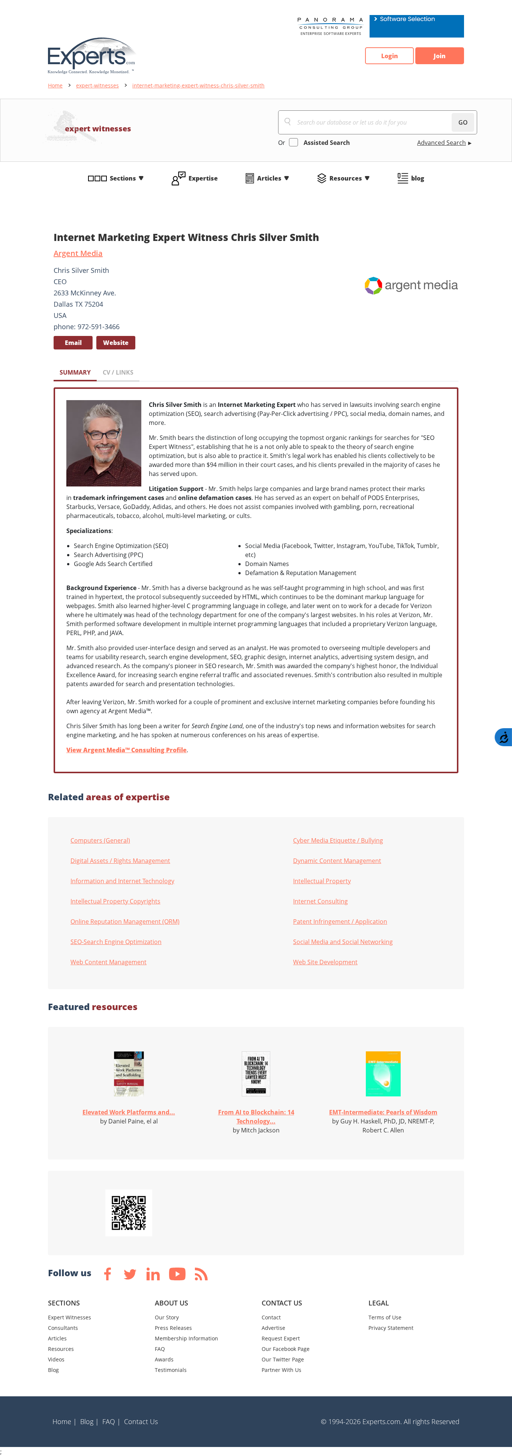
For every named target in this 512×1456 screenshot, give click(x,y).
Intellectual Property (322, 881)
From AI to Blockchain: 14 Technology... (256, 1116)
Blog (53, 1369)
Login (389, 56)
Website (116, 343)
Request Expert (281, 1338)
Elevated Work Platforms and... (128, 1112)
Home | (64, 1421)
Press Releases (173, 1327)
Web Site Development (325, 962)
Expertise (203, 178)
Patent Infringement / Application (340, 921)
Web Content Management (108, 962)
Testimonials (171, 1369)
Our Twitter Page (283, 1359)
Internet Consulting (320, 901)
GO (463, 122)
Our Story (167, 1317)
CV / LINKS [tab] (118, 372)
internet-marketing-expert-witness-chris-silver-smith (198, 85)
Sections (123, 178)
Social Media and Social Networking (343, 942)
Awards (164, 1359)
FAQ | (111, 1421)
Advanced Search (441, 143)
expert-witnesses (97, 85)
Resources (345, 178)
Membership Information (186, 1338)
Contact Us (141, 1421)
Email (73, 343)
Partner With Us (281, 1369)
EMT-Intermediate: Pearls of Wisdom (383, 1112)
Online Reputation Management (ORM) (125, 921)
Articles (269, 178)
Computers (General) (100, 840)
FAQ (160, 1348)
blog (417, 178)
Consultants (63, 1327)
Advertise (273, 1327)
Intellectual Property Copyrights (115, 901)
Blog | (89, 1421)
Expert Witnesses (69, 1317)
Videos (56, 1359)
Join (440, 56)
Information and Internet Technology (122, 881)
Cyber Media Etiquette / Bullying (338, 840)
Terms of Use (384, 1317)
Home (55, 85)
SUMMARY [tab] (75, 372)
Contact (271, 1317)
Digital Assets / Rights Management (120, 861)
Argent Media (78, 253)
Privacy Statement (390, 1327)
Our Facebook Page (286, 1348)
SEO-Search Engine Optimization (116, 942)
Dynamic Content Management (337, 861)
